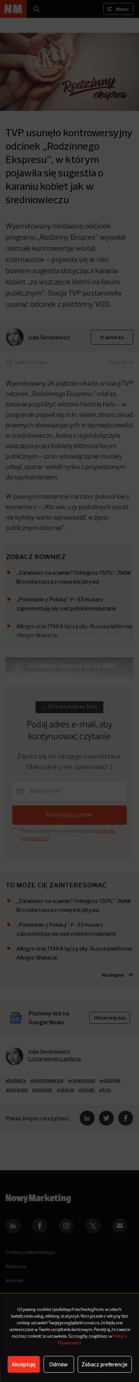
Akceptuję (23, 1364)
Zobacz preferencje (105, 1364)
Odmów (58, 1364)
